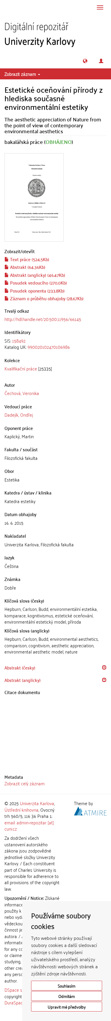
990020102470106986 (49, 347)
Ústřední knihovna (21, 809)
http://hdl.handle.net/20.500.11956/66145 (42, 319)
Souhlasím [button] (66, 985)
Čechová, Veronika (21, 393)
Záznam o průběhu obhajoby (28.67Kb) (46, 298)
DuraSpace (14, 1002)
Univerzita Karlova (37, 803)
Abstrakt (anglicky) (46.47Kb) (37, 275)
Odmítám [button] (66, 996)
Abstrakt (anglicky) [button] (22, 680)
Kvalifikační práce (20, 368)
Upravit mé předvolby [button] (67, 1006)
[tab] (55, 344)
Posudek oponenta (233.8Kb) (37, 290)
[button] (85, 61)
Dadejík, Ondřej (18, 414)
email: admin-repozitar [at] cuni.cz (29, 825)
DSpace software (20, 989)
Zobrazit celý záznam (24, 783)
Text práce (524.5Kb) (29, 259)
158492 (18, 340)
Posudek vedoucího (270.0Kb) (38, 282)
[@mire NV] (90, 810)
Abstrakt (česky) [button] (19, 667)
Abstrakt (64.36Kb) (27, 267)
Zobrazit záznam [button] (20, 74)
